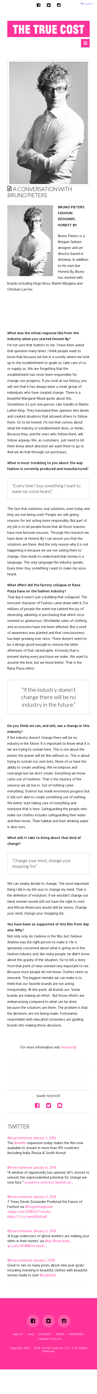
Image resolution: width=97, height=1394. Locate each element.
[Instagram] (58, 5)
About (18, 1334)
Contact (45, 1334)
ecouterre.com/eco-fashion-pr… (48, 1182)
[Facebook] (38, 5)
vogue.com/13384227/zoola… (30, 1212)
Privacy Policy (50, 1339)
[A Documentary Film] (48, 27)
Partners (76, 1334)
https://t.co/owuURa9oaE (27, 1216)
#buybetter (48, 1275)
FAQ (31, 1334)
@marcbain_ (62, 1241)
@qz (48, 1241)
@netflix (20, 1143)
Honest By (69, 1047)
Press (60, 1334)
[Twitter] (48, 5)
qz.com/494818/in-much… (27, 1246)
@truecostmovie (19, 1138)
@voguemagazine (39, 1207)
